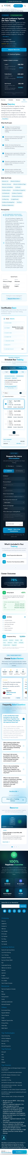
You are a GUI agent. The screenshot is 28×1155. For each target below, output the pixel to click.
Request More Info (14, 49)
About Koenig (4, 100)
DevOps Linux (14, 9)
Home (2, 9)
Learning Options (5, 107)
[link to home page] (7, 5)
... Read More (5, 36)
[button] (14, 66)
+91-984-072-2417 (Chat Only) (15, 1)
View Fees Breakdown (6, 1152)
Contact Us (3, 110)
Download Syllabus (15, 54)
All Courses (17, 6)
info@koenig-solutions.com (15, 124)
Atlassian (7, 9)
